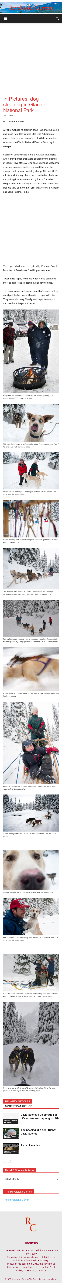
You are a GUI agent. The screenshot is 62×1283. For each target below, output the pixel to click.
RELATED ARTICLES (17, 1101)
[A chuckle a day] (11, 1148)
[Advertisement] (31, 55)
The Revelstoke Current (16, 1199)
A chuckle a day (30, 1145)
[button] (57, 18)
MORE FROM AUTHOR (18, 1106)
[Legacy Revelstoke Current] (31, 7)
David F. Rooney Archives (10, 1121)
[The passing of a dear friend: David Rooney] (11, 1133)
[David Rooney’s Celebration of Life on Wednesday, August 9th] (11, 1118)
